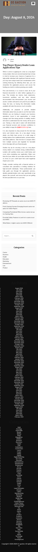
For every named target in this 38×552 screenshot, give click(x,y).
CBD (19, 445)
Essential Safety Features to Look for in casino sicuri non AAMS (18, 218)
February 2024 (19, 337)
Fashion (19, 470)
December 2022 (19, 361)
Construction (19, 448)
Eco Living (19, 458)
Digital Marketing (19, 457)
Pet (19, 508)
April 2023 (19, 354)
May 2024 (19, 333)
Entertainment (7, 263)
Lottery (19, 491)
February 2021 (19, 397)
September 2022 (19, 366)
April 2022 (19, 374)
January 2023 (19, 359)
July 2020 (19, 408)
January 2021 (19, 399)
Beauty (19, 432)
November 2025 (19, 303)
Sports (19, 534)
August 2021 (19, 387)
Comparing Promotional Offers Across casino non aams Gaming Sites (18, 213)
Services (19, 521)
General (19, 481)
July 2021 (19, 389)
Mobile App (19, 498)
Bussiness (19, 442)
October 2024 (19, 324)
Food (19, 473)
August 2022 (19, 367)
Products (19, 516)
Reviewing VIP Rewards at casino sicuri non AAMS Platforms (19, 202)
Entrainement (19, 463)
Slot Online (19, 528)
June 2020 (19, 410)
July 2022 (19, 369)
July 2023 (19, 349)
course (19, 450)
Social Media (19, 531)
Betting (19, 434)
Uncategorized (19, 539)
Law (4, 265)
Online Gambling (19, 505)
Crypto (19, 452)
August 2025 (19, 308)
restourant (19, 518)
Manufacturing (19, 493)
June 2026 (19, 291)
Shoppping (19, 524)
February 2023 (19, 357)
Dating (19, 453)
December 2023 (19, 341)
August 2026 (19, 288)
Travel (19, 538)
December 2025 (19, 301)
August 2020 (19, 407)
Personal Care (19, 506)
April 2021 (19, 394)
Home (19, 485)
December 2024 (19, 321)
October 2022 (19, 364)
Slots (19, 529)
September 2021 (19, 385)
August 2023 (19, 347)
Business (5, 254)
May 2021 (19, 392)
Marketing (6, 261)
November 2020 (19, 402)
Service (19, 519)
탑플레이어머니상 (22, 127)
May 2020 (19, 412)
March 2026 (19, 296)
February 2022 (19, 377)
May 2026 (19, 293)
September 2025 (19, 306)
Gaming (19, 480)
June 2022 (19, 370)
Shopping (19, 523)
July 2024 (19, 329)
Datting (19, 455)
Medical (19, 496)
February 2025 (19, 318)
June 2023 (19, 351)
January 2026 (19, 300)
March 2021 (19, 395)
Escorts (19, 468)
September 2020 (19, 405)
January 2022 (19, 379)
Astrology (19, 429)
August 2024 (19, 328)
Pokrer (19, 511)
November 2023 (19, 342)
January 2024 (19, 339)
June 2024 (19, 331)
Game (19, 477)
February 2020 (19, 417)
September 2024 (19, 326)
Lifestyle (19, 490)
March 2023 (19, 356)
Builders (19, 439)
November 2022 (19, 362)
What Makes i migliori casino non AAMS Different (17, 223)
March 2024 (19, 336)
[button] (33, 3)
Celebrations (19, 447)
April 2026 (19, 295)
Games (19, 478)
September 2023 (19, 346)
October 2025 (19, 305)
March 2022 (19, 375)
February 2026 (19, 298)
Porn (19, 513)
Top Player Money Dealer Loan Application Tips (19, 66)
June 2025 (19, 311)
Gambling (19, 475)
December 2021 (19, 380)
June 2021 (19, 390)
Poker (12, 61)
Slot (19, 526)
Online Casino (19, 503)
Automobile (19, 430)
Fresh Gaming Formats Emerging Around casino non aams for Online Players (19, 207)
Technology (19, 536)
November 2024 (19, 323)
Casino (5, 252)
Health (5, 257)
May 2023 (19, 352)
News (19, 500)
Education (6, 259)
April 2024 (19, 334)
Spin (19, 533)
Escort (19, 467)
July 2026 (19, 290)
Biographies (19, 437)
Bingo (19, 435)
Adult (19, 427)
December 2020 (19, 400)
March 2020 (19, 415)
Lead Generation (19, 488)
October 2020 (19, 403)
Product (5, 268)
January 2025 (19, 319)
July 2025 (19, 309)
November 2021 (19, 382)
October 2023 (19, 344)
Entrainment (19, 465)
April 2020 (19, 413)
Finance (19, 472)
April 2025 (19, 314)
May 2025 (19, 313)
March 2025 (19, 316)
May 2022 (19, 372)
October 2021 (19, 384)
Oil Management (19, 501)
